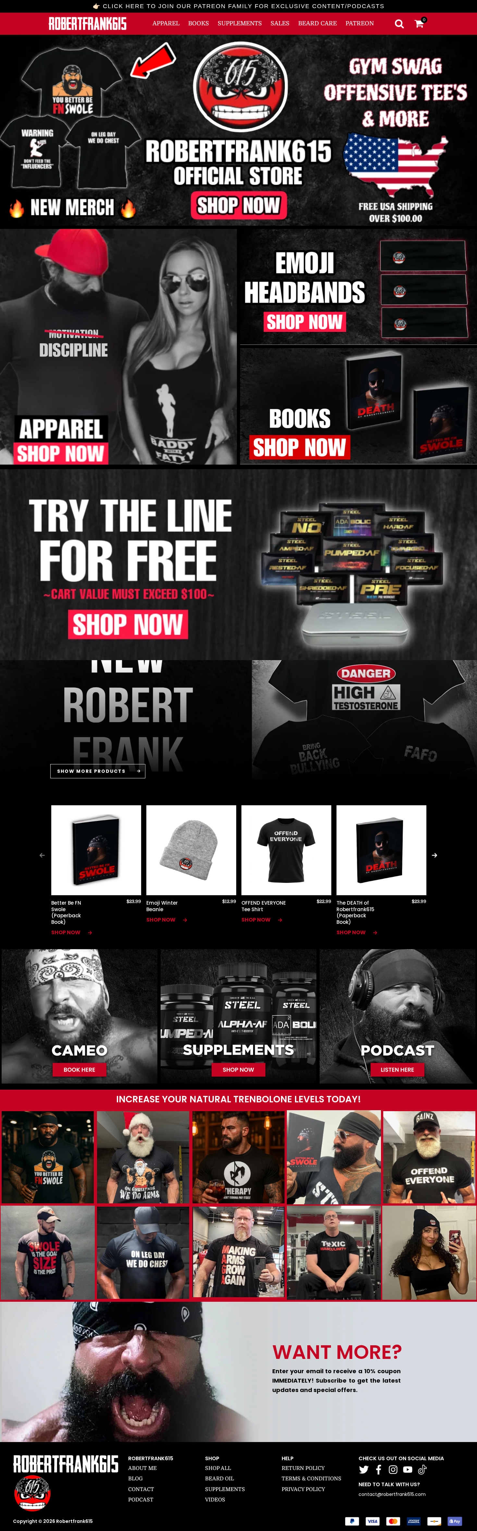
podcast (140, 1500)
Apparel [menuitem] (166, 23)
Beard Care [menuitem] (317, 23)
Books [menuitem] (198, 23)
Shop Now (66, 932)
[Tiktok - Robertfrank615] (422, 1470)
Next (434, 855)
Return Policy (303, 1468)
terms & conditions (311, 1479)
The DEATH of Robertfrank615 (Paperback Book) (355, 912)
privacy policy (303, 1489)
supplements (225, 1489)
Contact (141, 1489)
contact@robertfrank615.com (392, 1494)
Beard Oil (219, 1479)
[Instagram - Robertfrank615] (393, 1470)
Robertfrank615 (74, 1521)
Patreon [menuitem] (360, 23)
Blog (135, 1479)
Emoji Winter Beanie (162, 906)
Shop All (218, 1468)
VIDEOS (215, 1500)
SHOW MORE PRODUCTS (91, 771)
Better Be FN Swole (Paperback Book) (66, 912)
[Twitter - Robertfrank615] (364, 1470)
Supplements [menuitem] (240, 23)
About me (142, 1468)
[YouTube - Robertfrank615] (407, 1470)
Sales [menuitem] (280, 23)
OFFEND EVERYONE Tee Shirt (263, 906)
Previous (42, 855)
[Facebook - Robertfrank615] (378, 1470)
